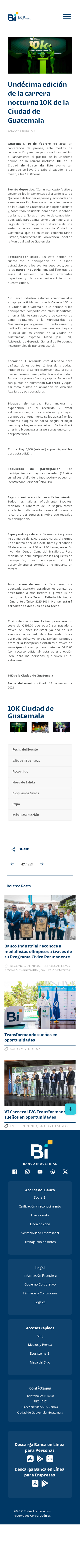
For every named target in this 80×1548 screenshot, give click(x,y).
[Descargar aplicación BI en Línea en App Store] (31, 1458)
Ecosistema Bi (40, 1353)
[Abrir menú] (67, 16)
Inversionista (40, 1215)
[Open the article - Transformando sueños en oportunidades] (40, 1005)
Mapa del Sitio (40, 1362)
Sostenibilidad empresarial (40, 1233)
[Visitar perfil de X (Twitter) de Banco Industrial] (65, 1172)
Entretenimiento (23, 1126)
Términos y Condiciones (40, 1293)
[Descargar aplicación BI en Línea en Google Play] (40, 1458)
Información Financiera (40, 1275)
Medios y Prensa (40, 1344)
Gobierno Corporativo (40, 1284)
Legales (40, 1302)
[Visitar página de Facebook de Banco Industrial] (14, 1172)
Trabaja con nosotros (40, 1242)
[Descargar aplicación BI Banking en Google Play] (44, 1483)
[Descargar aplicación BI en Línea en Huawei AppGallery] (49, 1458)
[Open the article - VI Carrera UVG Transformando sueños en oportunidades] (40, 1083)
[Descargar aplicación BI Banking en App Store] (35, 1483)
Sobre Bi (40, 1197)
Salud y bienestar (21, 130)
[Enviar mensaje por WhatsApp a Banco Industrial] (52, 1172)
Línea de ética (40, 1224)
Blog (40, 1336)
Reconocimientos (25, 965)
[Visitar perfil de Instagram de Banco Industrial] (27, 1172)
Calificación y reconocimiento (40, 1206)
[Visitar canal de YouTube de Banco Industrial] (40, 1172)
